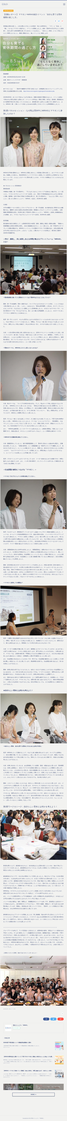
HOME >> (33, 1094)
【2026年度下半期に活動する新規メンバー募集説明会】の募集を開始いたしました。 (21, 1045)
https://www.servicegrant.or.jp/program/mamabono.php (38, 91)
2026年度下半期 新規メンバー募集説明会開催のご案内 (17, 1042)
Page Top (33, 1111)
